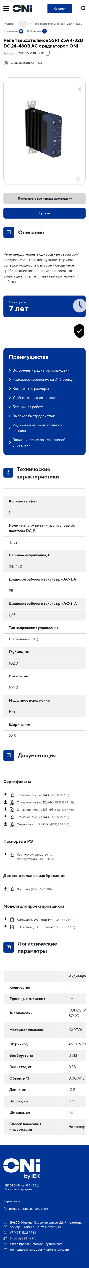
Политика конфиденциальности (25, 1208)
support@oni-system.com (50, 1249)
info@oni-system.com (47, 1244)
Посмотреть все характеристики (43, 198)
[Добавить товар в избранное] (79, 84)
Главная (8, 23)
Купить (44, 213)
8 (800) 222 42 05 (23, 1238)
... (23, 23)
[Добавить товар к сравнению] (79, 89)
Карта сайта (12, 1201)
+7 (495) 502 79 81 (23, 1232)
